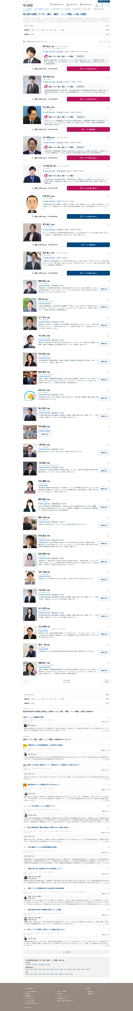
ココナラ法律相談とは (31, 991)
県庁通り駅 (62, 171)
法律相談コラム (29, 996)
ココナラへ (27, 1)
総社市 (44, 969)
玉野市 (31, 969)
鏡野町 (48, 974)
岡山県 (46, 51)
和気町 (70, 969)
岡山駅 (61, 82)
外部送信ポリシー (62, 998)
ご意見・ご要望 (61, 991)
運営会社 (90, 991)
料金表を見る (81, 56)
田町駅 (56, 285)
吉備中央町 (87, 969)
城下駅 (56, 340)
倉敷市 (46, 485)
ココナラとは (29, 998)
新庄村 (44, 974)
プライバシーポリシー (63, 996)
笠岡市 (35, 969)
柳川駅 (61, 51)
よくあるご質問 (29, 1001)
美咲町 (71, 974)
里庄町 (78, 969)
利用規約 (59, 994)
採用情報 (90, 994)
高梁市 (48, 969)
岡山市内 (28, 962)
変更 (107, 25)
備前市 (52, 969)
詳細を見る (104, 289)
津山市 (27, 974)
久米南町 (66, 974)
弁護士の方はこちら (104, 1)
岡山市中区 (34, 964)
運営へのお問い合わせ (31, 1003)
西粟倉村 (61, 974)
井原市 (39, 969)
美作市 (39, 974)
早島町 (74, 969)
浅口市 (65, 969)
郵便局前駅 (57, 503)
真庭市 (35, 974)
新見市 (46, 631)
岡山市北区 (52, 51)
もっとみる (66, 952)
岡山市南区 (52, 258)
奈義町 (56, 974)
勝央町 (52, 974)
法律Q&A (27, 994)
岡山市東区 (41, 964)
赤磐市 (46, 649)
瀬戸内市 (57, 969)
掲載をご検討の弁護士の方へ (65, 1001)
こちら (55, 41)
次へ (106, 681)
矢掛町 (82, 969)
